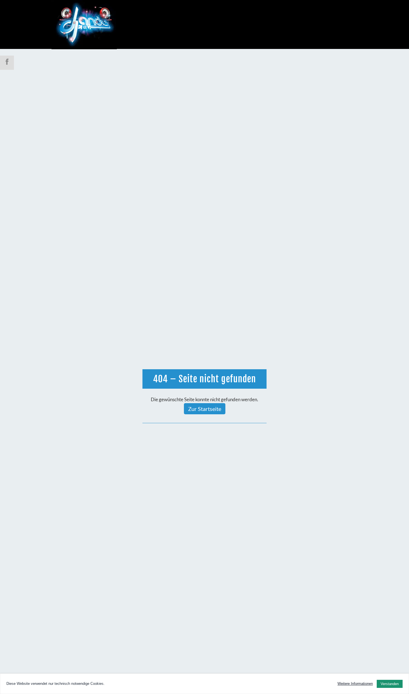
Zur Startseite (204, 408)
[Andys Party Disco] (84, 24)
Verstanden (390, 684)
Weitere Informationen (355, 683)
